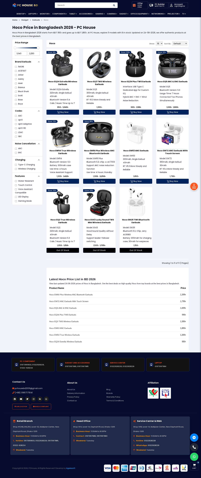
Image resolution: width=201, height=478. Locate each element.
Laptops (32, 13)
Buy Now (64, 112)
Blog (108, 389)
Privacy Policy (73, 397)
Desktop (21, 13)
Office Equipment (139, 13)
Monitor (44, 13)
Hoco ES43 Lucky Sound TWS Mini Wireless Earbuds (99, 221)
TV (183, 13)
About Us (71, 389)
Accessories (85, 13)
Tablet (72, 13)
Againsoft (70, 468)
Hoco (52, 43)
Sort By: (167, 43)
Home (14, 20)
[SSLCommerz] (146, 468)
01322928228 (150, 440)
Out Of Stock (62, 250)
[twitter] (27, 399)
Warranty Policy (113, 397)
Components (58, 13)
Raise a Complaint (41, 406)
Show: (152, 43)
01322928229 (41, 440)
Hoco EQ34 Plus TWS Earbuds (136, 81)
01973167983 (102, 436)
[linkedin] (39, 399)
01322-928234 (19, 445)
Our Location (21, 406)
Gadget (123, 13)
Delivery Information (76, 393)
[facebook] (14, 399)
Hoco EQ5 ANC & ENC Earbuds (172, 81)
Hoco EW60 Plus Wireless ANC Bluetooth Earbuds (99, 152)
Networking (158, 13)
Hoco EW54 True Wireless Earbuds (62, 152)
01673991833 (29, 440)
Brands (109, 393)
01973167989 (90, 436)
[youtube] (21, 399)
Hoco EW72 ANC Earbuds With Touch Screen (172, 152)
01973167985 (53, 440)
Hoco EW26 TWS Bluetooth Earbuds (136, 221)
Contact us (72, 400)
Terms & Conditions (115, 400)
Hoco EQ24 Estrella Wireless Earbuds (62, 83)
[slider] (15, 47)
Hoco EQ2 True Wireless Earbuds (62, 221)
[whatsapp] (46, 399)
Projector (173, 13)
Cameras (111, 13)
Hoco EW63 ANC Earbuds (135, 150)
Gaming (99, 13)
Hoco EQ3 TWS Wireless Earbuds (99, 83)
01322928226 (153, 445)
